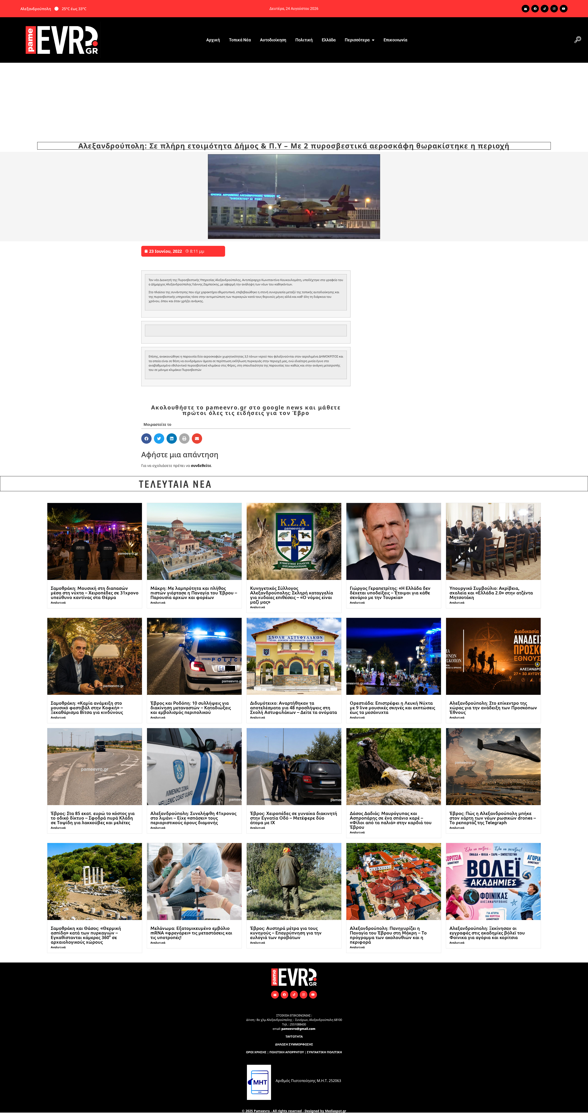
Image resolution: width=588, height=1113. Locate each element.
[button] (577, 40)
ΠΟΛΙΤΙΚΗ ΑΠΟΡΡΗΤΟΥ (286, 1052)
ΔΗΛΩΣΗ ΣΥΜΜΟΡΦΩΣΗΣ (294, 1044)
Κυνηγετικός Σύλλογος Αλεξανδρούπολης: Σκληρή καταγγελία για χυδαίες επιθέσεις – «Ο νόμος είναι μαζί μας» (291, 595)
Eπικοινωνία (395, 39)
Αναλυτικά (58, 603)
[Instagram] (554, 9)
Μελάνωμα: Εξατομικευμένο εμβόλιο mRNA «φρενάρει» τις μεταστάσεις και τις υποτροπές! (191, 932)
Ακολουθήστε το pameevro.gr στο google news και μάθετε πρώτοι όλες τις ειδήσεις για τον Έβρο (246, 410)
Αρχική (213, 39)
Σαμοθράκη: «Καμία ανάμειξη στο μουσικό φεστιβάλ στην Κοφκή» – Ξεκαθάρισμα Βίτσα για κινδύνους (87, 707)
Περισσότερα (357, 39)
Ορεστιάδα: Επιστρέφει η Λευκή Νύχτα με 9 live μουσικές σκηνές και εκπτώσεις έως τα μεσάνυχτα (392, 707)
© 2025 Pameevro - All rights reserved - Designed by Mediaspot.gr (294, 1111)
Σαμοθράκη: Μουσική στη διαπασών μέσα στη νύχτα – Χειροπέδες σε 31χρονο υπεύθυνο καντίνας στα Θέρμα (95, 592)
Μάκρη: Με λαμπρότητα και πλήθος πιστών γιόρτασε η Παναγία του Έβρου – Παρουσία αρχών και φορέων (193, 592)
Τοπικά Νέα (240, 39)
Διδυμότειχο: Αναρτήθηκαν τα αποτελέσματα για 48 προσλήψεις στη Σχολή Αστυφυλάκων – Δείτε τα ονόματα (293, 707)
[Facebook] (535, 9)
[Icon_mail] (525, 9)
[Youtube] (564, 9)
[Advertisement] (294, 97)
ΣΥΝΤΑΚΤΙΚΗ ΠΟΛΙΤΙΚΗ (324, 1052)
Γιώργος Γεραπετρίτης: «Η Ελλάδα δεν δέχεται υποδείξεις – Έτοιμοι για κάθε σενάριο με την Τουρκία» (390, 592)
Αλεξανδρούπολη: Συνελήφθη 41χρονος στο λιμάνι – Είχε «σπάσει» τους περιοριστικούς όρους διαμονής (193, 817)
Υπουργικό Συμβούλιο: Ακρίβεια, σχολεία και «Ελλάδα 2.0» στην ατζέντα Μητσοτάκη (491, 592)
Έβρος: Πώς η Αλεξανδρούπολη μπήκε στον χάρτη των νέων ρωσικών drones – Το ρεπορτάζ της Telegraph (492, 817)
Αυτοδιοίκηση (273, 39)
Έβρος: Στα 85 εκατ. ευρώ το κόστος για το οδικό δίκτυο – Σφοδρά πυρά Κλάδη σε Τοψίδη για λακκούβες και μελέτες (93, 817)
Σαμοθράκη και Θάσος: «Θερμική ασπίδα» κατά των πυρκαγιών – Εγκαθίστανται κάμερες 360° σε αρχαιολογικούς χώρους (86, 935)
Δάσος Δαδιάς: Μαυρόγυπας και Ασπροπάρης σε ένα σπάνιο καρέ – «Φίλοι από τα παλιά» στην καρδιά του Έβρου (391, 820)
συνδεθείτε (201, 465)
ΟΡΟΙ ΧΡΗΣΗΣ (256, 1052)
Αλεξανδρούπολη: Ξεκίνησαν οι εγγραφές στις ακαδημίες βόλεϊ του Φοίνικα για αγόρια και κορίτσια (487, 932)
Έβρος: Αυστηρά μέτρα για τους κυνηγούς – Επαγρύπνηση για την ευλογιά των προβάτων (286, 932)
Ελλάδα (329, 39)
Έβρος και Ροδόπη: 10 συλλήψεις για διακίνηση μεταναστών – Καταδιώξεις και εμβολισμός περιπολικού (190, 707)
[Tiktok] (544, 9)
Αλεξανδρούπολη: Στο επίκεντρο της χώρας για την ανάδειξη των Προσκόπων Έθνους (493, 707)
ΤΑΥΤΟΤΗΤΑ (294, 1036)
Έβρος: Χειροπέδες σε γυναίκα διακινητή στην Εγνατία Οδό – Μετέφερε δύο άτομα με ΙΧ (293, 817)
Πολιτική (304, 39)
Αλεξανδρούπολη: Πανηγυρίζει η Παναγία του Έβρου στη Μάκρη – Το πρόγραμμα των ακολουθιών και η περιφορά (388, 935)
